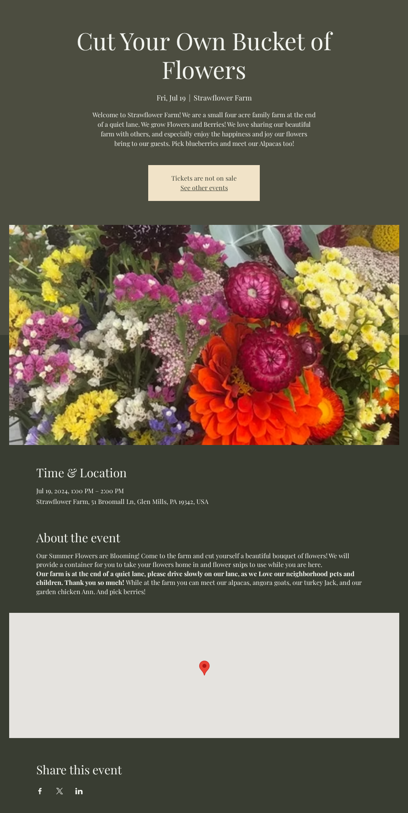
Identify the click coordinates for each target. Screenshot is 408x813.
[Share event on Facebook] (40, 791)
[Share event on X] (59, 791)
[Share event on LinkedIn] (79, 791)
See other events (204, 187)
